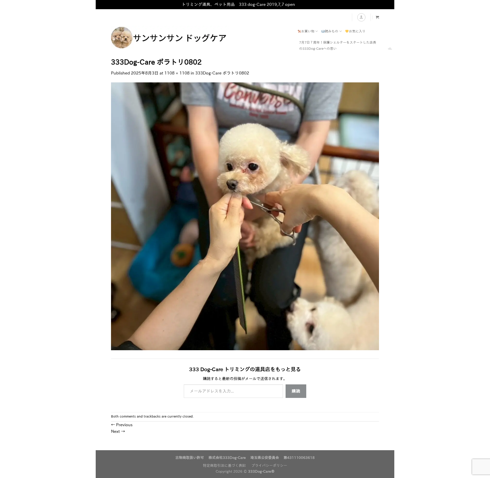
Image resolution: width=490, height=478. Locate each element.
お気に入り (357, 31)
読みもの (331, 31)
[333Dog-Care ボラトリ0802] (245, 216)
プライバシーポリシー (269, 465)
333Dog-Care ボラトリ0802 (222, 73)
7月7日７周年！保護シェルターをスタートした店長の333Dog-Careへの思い (337, 45)
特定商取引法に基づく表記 (224, 465)
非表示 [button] (302, 4)
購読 (296, 391)
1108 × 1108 (177, 73)
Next (118, 431)
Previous (121, 425)
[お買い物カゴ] (377, 17)
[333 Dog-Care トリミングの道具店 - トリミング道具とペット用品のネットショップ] (187, 38)
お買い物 (307, 31)
